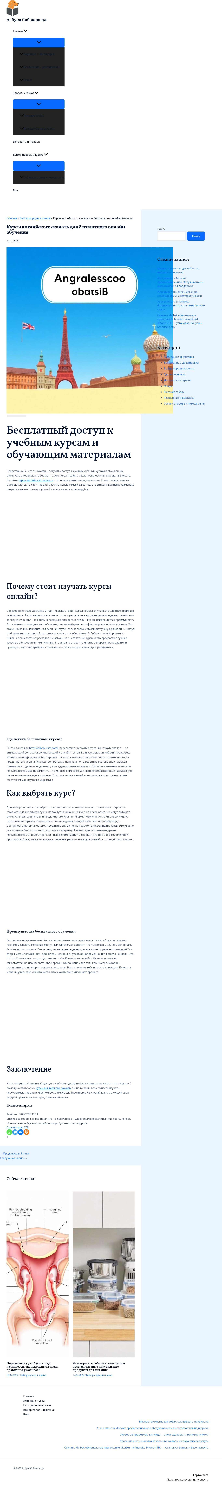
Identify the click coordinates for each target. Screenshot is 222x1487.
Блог (16, 190)
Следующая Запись (14, 1158)
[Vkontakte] (21, 1132)
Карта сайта (201, 1475)
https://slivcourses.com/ (43, 748)
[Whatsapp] (9, 1132)
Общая (28, 80)
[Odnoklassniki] (26, 1132)
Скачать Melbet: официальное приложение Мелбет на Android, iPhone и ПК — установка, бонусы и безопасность (179, 321)
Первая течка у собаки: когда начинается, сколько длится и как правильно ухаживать (32, 1366)
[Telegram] (15, 1132)
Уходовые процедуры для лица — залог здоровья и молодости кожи (179, 293)
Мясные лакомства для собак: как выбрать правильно (178, 270)
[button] (25, 31)
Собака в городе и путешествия (44, 177)
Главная (18, 31)
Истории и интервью (26, 141)
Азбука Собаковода (26, 20)
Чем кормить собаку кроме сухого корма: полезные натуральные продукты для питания (99, 1366)
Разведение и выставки (39, 128)
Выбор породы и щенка (28, 154)
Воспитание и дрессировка (41, 67)
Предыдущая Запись (15, 1153)
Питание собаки (34, 115)
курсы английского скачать (35, 480)
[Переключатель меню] (39, 42)
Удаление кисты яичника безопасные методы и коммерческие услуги (181, 305)
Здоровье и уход (23, 93)
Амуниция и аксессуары (39, 54)
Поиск (161, 229)
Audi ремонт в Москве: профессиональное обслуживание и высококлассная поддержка (180, 282)
